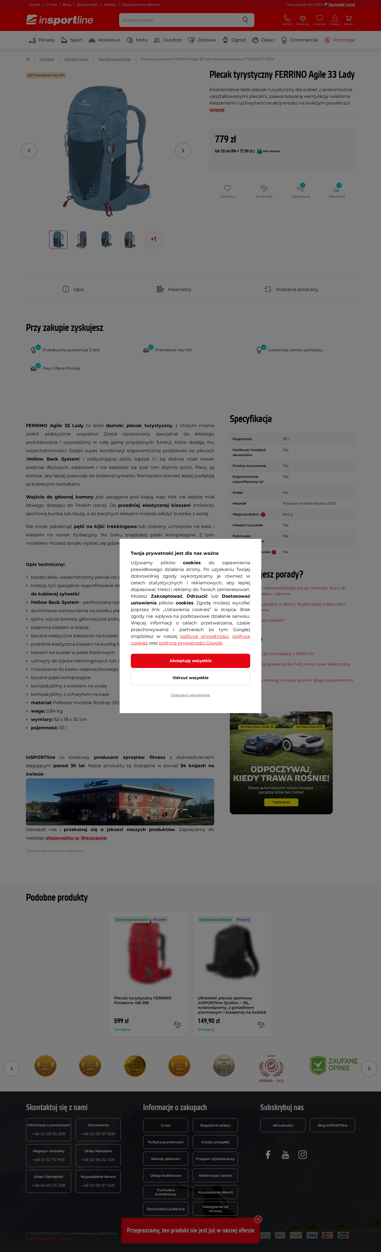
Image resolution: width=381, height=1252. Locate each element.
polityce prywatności (204, 636)
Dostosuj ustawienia (190, 695)
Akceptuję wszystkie (191, 660)
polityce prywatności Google (190, 643)
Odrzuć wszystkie (191, 677)
